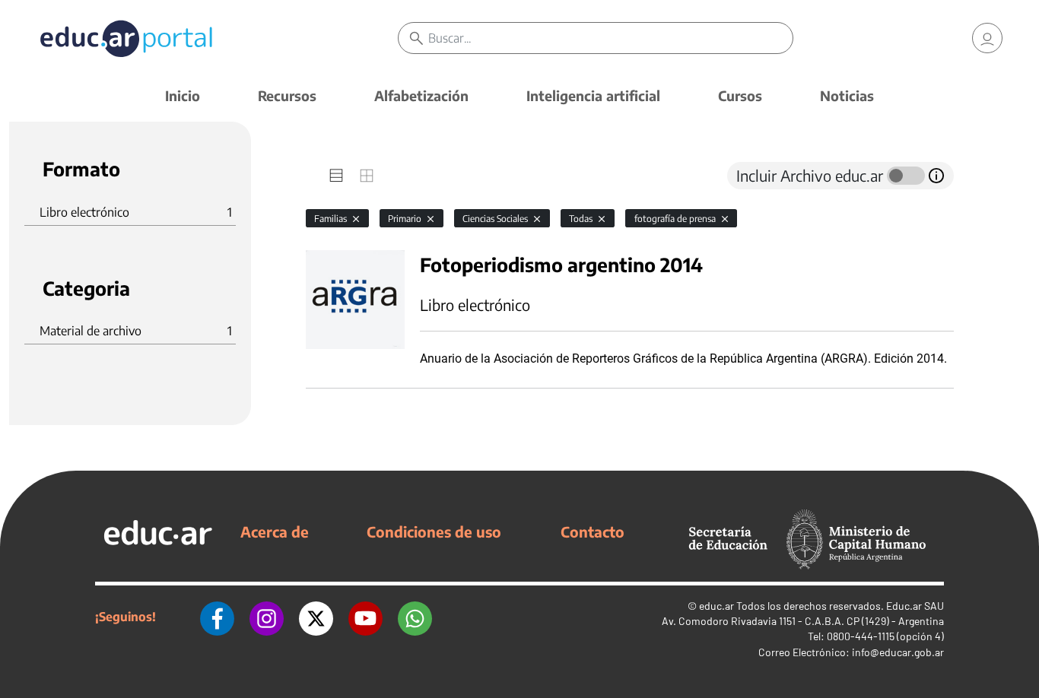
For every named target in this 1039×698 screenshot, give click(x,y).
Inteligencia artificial (593, 95)
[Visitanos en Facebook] (217, 617)
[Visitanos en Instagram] (266, 617)
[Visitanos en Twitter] (316, 617)
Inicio (182, 95)
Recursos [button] (287, 95)
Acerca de (274, 531)
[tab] (336, 175)
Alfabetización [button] (421, 95)
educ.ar (716, 605)
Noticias (847, 95)
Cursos (740, 95)
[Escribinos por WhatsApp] (415, 617)
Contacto (592, 531)
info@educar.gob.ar (898, 652)
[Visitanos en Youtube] (365, 617)
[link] (987, 38)
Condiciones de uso (434, 531)
